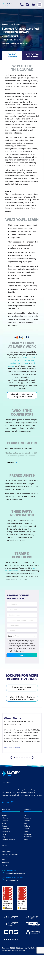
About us (5, 821)
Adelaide (26, 829)
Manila (26, 839)
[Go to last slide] (11, 757)
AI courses (22, 360)
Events (4, 834)
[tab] (14, 757)
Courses (5, 24)
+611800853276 (12, 880)
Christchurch (28, 837)
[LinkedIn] (3, 802)
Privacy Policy (6, 851)
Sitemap (4, 865)
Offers (4, 823)
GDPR (3, 859)
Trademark (5, 862)
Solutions (5, 818)
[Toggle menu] (39, 4)
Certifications (6, 831)
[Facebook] (7, 802)
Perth (25, 823)
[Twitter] (12, 802)
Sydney (26, 815)
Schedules (5, 829)
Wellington (27, 834)
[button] (12, 55)
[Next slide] (33, 757)
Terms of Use (6, 857)
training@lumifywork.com (15, 873)
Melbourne (27, 818)
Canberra (27, 826)
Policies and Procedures (10, 854)
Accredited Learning (8, 839)
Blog (3, 837)
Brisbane (27, 821)
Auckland (27, 831)
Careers (4, 826)
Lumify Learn (15, 24)
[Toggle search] (27, 4)
